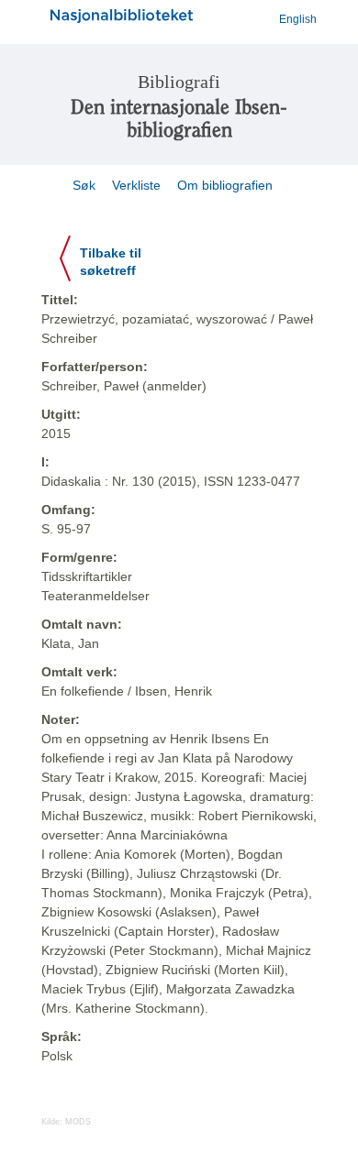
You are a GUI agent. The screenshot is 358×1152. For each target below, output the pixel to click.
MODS (78, 1121)
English (298, 19)
